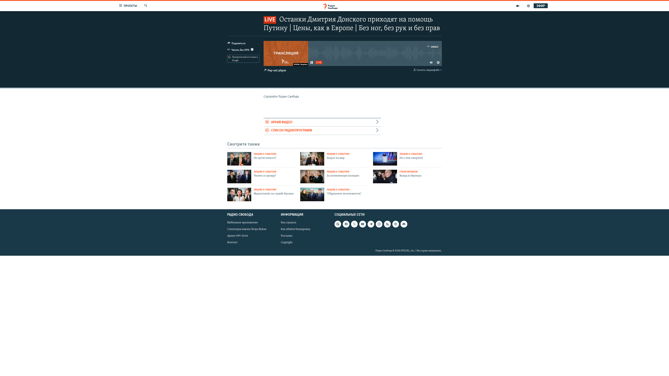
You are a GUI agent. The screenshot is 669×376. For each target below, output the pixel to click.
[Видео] (518, 6)
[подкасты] (528, 6)
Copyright (287, 242)
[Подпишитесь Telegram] (371, 224)
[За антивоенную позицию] (312, 176)
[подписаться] (404, 224)
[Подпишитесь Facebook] (346, 224)
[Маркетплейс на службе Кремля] (239, 194)
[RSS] (387, 224)
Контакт (232, 242)
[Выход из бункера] (385, 176)
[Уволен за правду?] (239, 176)
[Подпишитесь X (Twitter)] (354, 224)
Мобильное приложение (242, 222)
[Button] (236, 44)
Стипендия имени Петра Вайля (246, 229)
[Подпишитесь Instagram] (379, 224)
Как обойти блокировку (295, 229)
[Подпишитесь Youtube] (362, 224)
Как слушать (288, 222)
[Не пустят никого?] (239, 159)
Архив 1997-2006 (237, 235)
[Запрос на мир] (312, 159)
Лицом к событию (265, 154)
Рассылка (287, 235)
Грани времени (408, 172)
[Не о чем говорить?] (385, 159)
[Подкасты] (395, 224)
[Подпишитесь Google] (337, 224)
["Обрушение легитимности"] (312, 194)
